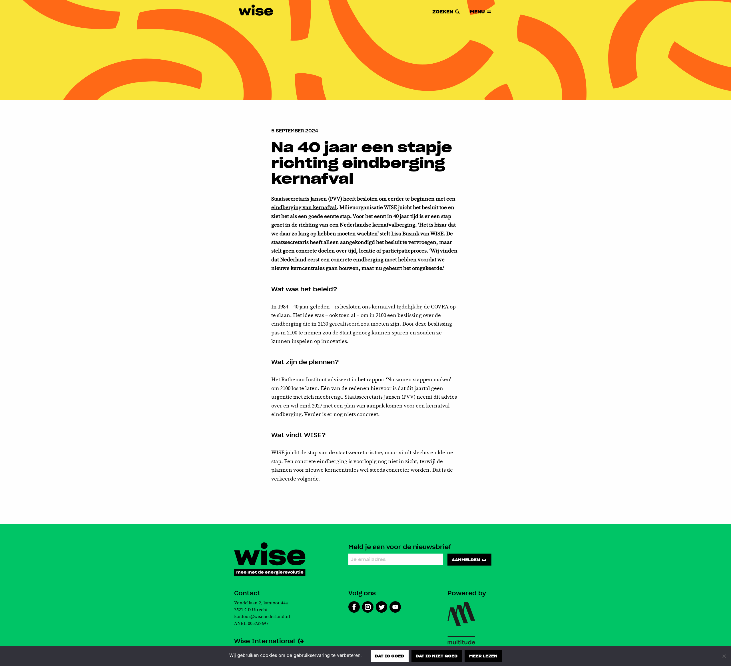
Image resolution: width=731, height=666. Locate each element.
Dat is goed (389, 656)
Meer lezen (483, 656)
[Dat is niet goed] (724, 656)
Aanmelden (466, 559)
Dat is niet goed (436, 656)
